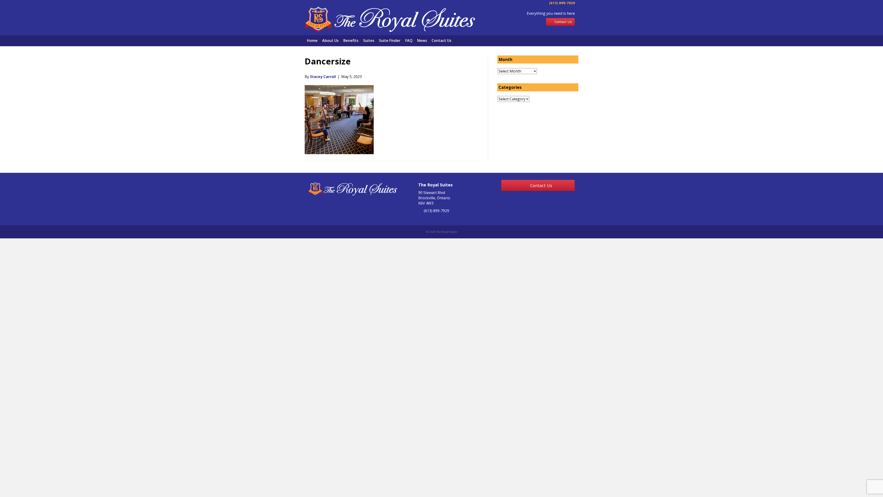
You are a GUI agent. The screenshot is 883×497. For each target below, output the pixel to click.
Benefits (350, 40)
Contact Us (441, 40)
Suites (368, 40)
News (422, 40)
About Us (330, 40)
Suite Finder (390, 40)
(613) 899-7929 (561, 2)
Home (312, 40)
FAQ (409, 40)
